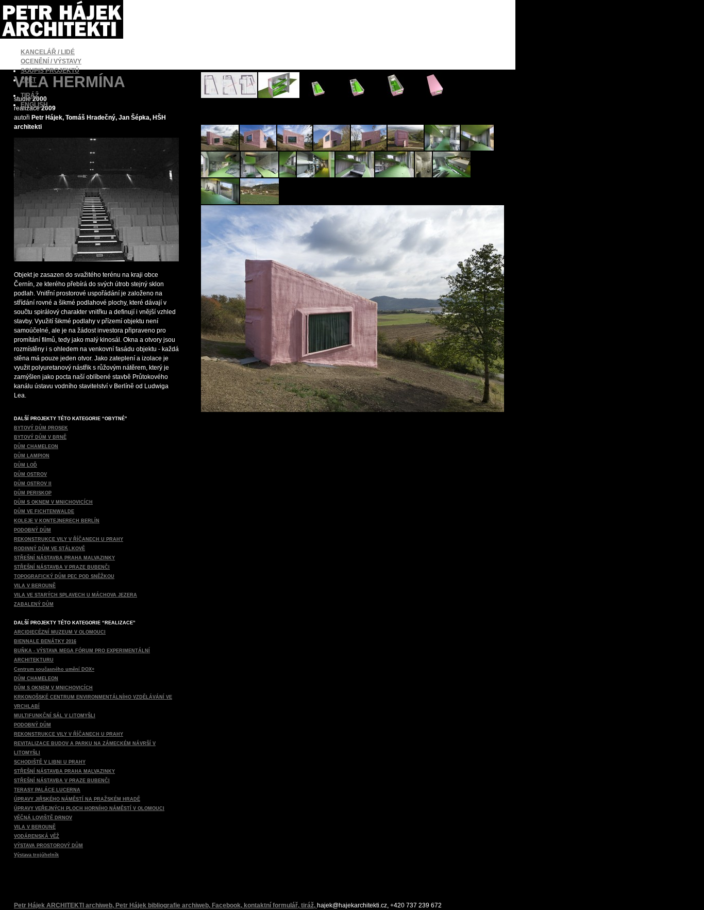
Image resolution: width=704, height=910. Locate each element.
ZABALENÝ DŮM (34, 604)
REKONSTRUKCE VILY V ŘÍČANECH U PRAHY (68, 539)
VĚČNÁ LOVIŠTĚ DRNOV (43, 817)
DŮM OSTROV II (33, 483)
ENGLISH (34, 104)
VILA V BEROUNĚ (35, 585)
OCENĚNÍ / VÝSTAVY (51, 61)
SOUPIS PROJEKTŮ (50, 70)
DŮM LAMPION (31, 455)
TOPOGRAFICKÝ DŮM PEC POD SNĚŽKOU (64, 576)
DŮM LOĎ (25, 465)
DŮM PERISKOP (33, 492)
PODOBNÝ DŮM (32, 530)
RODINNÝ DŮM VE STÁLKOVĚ (49, 548)
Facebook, (228, 905)
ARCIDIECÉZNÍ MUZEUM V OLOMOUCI (60, 632)
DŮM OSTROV (30, 474)
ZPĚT (28, 80)
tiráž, (309, 905)
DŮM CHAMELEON (36, 446)
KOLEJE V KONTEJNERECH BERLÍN (56, 520)
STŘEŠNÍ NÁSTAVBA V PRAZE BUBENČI (62, 567)
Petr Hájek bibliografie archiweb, (163, 905)
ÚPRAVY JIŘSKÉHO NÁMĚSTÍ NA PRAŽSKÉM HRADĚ (77, 799)
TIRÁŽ (30, 95)
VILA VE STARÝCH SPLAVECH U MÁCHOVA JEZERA (75, 595)
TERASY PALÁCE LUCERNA (47, 789)
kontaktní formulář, (272, 905)
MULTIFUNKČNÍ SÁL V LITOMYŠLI (54, 715)
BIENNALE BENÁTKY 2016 (45, 641)
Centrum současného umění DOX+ (54, 669)
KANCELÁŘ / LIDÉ (48, 52)
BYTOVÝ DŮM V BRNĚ (40, 437)
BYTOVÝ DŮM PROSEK (41, 428)
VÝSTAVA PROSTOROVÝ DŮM (48, 845)
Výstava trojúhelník (36, 854)
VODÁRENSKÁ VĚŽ (36, 836)
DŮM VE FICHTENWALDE (44, 511)
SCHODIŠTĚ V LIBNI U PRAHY (50, 762)
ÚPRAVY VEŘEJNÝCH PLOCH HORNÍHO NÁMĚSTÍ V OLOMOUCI (89, 808)
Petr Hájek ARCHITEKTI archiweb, (64, 905)
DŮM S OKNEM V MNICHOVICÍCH (53, 502)
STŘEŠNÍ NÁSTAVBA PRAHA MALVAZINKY (64, 557)
